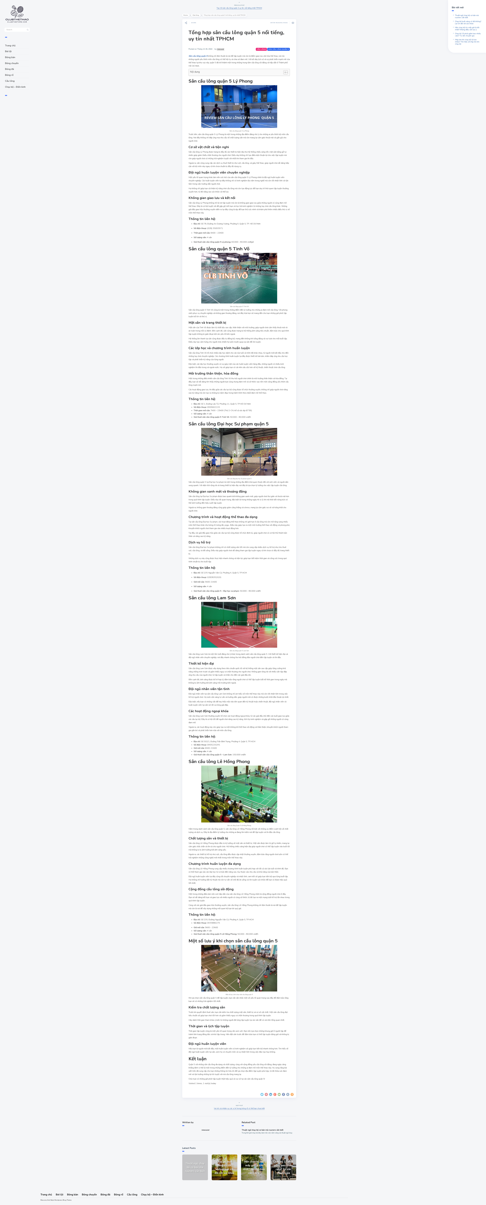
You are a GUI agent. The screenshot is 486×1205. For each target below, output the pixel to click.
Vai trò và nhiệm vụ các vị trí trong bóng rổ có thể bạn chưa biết (239, 1108)
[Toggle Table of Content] (284, 72)
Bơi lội (8, 51)
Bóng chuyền (12, 63)
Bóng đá (9, 69)
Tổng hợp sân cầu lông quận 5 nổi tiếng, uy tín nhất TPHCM (236, 35)
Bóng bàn (10, 57)
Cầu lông (10, 80)
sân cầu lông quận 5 (278, 49)
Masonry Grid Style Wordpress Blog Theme (55, 1200)
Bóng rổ (9, 75)
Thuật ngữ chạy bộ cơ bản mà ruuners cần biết (263, 1130)
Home (185, 15)
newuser (220, 49)
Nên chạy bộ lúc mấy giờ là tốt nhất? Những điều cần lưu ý (467, 28)
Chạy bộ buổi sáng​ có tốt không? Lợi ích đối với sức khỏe (468, 22)
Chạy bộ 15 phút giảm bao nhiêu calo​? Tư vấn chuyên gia (468, 34)
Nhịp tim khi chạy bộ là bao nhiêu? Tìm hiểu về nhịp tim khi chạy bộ (467, 41)
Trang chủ (10, 45)
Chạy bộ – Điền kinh (15, 86)
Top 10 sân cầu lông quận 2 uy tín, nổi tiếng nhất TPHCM (239, 8)
